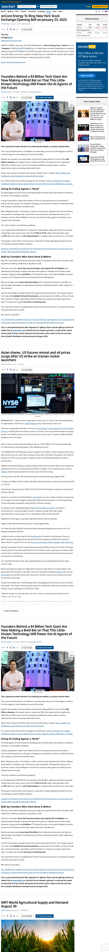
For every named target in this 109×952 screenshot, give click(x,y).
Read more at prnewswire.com (13, 62)
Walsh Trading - (6, 910)
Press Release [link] (25, 24)
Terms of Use (82, 88)
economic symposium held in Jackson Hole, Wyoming (51, 542)
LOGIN (88, 7)
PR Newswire (5, 24)
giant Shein (37, 497)
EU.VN (18, 48)
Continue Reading (11, 611)
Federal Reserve (31, 423)
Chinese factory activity (45, 508)
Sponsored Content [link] (35, 92)
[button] (107, 11)
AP (15, 364)
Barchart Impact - (6, 92)
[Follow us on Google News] (26, 29)
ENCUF (10, 37)
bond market (36, 536)
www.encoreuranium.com (11, 40)
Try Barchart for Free (100, 7)
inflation (4, 472)
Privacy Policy (93, 88)
